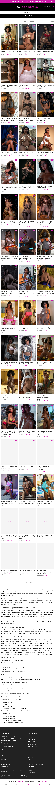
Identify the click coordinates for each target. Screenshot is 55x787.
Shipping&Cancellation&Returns (36, 764)
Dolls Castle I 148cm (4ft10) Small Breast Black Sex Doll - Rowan (8, 328)
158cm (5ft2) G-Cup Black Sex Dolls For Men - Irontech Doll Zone (9, 537)
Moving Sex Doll (32, 739)
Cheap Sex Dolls (32, 744)
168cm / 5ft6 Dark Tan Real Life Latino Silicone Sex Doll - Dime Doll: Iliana (9, 187)
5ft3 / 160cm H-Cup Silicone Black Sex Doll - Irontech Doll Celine (26, 293)
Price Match (4, 759)
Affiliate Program (5, 764)
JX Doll (49, 618)
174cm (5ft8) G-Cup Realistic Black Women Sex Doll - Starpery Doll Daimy (26, 258)
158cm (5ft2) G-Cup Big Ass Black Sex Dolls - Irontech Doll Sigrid (27, 537)
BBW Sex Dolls (31, 741)
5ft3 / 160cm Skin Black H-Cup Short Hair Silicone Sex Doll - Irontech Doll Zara (45, 572)
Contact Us (31, 755)
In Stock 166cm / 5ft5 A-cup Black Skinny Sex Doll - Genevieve (44, 468)
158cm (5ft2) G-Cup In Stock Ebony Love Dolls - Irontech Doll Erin (45, 432)
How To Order (4, 757)
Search (30, 770)
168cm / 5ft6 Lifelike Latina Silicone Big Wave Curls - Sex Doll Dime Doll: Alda (8, 432)
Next (31, 582)
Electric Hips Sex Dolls (34, 746)
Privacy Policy (31, 759)
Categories (27, 12)
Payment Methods (5, 755)
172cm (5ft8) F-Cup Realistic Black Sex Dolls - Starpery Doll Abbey (27, 223)
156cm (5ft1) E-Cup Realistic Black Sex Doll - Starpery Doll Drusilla (44, 223)
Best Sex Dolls (31, 737)
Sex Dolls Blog (4, 762)
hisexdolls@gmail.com (9, 746)
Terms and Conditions (33, 762)
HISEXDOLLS (44, 781)
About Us (30, 757)
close (3, 1)
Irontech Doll (4, 620)
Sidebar (52, 21)
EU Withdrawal (32, 772)
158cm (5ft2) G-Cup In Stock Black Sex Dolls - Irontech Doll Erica (45, 397)
